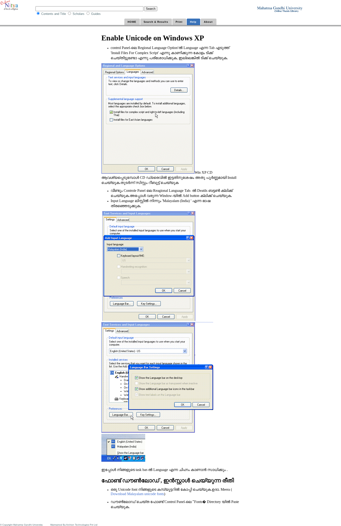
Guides (96, 14)
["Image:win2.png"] (148, 320)
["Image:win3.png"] (157, 431)
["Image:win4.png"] (123, 460)
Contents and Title (54, 14)
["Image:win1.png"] (148, 172)
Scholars (79, 14)
